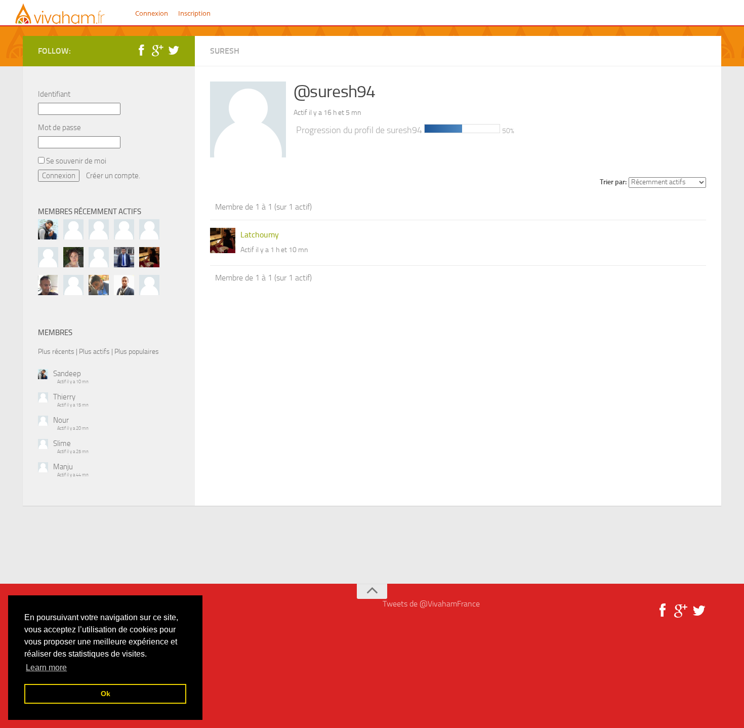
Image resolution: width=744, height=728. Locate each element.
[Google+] (157, 51)
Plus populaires (136, 351)
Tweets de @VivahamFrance (431, 604)
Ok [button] (105, 694)
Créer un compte (112, 175)
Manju (63, 466)
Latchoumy (259, 234)
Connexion (151, 13)
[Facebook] (141, 51)
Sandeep (67, 373)
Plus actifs (94, 351)
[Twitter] (174, 51)
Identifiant (54, 94)
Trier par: (613, 182)
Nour (61, 420)
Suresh (224, 51)
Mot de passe (59, 127)
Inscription (194, 13)
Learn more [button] (46, 667)
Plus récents (56, 351)
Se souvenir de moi (75, 161)
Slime (62, 443)
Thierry (64, 396)
